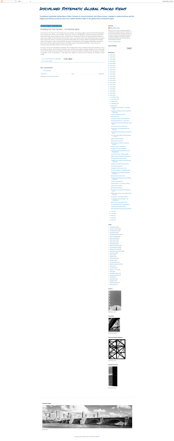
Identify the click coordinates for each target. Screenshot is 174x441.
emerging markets (114, 275)
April (112, 217)
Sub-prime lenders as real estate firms (120, 118)
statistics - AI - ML (114, 269)
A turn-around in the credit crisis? (119, 126)
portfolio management (115, 264)
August (113, 105)
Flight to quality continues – (117, 138)
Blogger (97, 436)
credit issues (113, 258)
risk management (114, 247)
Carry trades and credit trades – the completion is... (119, 199)
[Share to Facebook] (70, 59)
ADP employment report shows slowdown (121, 208)
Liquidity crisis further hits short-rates (120, 164)
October (113, 101)
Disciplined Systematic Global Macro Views (82, 8)
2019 (111, 69)
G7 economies (113, 262)
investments (113, 232)
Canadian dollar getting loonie (118, 206)
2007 (111, 95)
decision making (114, 236)
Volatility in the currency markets (119, 148)
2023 (111, 61)
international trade (114, 273)
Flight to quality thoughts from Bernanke (120, 156)
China (111, 271)
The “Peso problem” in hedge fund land (120, 170)
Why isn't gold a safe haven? (118, 176)
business (112, 260)
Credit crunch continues (117, 181)
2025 (111, 57)
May (112, 215)
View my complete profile (114, 41)
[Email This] (64, 59)
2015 (111, 78)
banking (112, 277)
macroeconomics (48, 61)
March (113, 219)
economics (112, 267)
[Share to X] (68, 59)
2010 (111, 89)
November (114, 99)
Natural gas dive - (115, 116)
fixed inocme (113, 284)
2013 (111, 82)
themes (111, 266)
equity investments (114, 245)
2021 (111, 65)
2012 (111, 84)
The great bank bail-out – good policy (120, 120)
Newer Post (44, 73)
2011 (111, 86)
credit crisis (112, 253)
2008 (111, 93)
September (114, 103)
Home (72, 73)
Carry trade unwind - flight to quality (119, 154)
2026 (111, 55)
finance (111, 254)
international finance (115, 234)
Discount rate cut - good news (118, 146)
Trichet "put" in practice (116, 185)
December (114, 97)
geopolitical (112, 279)
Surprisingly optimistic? (116, 166)
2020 (111, 67)
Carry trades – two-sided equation (119, 196)
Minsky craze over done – (117, 141)
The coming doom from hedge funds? (120, 204)
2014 (111, 80)
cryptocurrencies (114, 282)
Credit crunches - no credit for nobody (120, 183)
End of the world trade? (116, 187)
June (112, 213)
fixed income (113, 240)
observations (113, 243)
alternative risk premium (115, 251)
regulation (112, 280)
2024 (111, 59)
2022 (111, 63)
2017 (111, 74)
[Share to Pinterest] (71, 59)
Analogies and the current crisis (119, 168)
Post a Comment (47, 70)
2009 (111, 91)
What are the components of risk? (119, 202)
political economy (114, 249)
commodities (113, 227)
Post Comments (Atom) (53, 76)
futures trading (113, 238)
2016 (111, 76)
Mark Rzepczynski (115, 28)
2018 (111, 72)
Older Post (101, 73)
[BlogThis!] (66, 59)
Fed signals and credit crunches (119, 158)
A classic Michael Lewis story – (118, 114)
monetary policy (113, 230)
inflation (112, 256)
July (112, 211)
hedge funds (113, 242)
